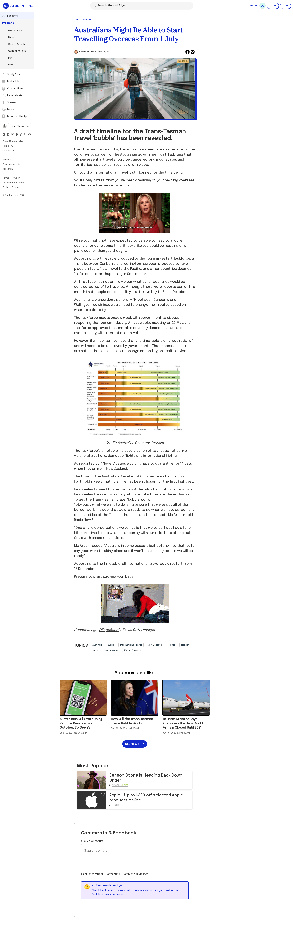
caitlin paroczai (133, 650)
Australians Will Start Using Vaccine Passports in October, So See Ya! (81, 723)
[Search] (94, 5)
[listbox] (143, 647)
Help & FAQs (9, 146)
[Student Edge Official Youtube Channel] (29, 134)
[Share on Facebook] (187, 52)
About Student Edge (13, 141)
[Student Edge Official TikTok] (21, 134)
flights (171, 645)
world (111, 645)
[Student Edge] (19, 5)
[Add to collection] (103, 794)
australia (97, 645)
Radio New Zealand (89, 520)
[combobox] (20, 126)
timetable (108, 258)
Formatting (113, 874)
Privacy (16, 178)
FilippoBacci (109, 630)
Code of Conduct (12, 188)
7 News (106, 463)
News (77, 20)
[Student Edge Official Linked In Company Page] (25, 134)
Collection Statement (14, 183)
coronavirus (111, 650)
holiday (185, 645)
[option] (97, 645)
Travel (95, 650)
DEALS (115, 805)
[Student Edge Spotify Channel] (17, 134)
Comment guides (135, 874)
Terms (6, 178)
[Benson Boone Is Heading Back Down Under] (91, 780)
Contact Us (8, 151)
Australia (87, 20)
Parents (7, 160)
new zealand (155, 645)
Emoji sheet (92, 874)
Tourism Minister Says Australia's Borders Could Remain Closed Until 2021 (182, 723)
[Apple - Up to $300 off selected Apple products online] (91, 800)
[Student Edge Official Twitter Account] (12, 134)
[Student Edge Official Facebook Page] (4, 134)
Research (8, 169)
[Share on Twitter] (193, 52)
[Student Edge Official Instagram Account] (8, 134)
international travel (131, 645)
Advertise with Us (11, 164)
